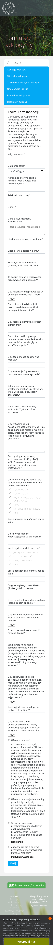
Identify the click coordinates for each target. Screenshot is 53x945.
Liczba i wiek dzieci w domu (23, 250)
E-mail (12, 207)
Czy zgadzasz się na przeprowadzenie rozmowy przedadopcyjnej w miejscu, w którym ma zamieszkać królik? (25, 726)
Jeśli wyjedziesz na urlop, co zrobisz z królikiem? (23, 708)
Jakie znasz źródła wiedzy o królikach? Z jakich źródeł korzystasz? (23, 409)
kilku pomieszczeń (22, 556)
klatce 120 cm (20, 493)
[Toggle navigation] (47, 8)
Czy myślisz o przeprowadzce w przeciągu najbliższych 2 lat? (25, 293)
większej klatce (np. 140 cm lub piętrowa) (27, 499)
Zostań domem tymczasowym (23, 82)
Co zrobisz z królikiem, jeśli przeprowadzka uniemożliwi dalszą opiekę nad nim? (23, 307)
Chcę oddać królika (17, 88)
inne (15, 512)
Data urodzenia (16, 165)
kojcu (16, 504)
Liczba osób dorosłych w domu (25, 239)
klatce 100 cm (20, 489)
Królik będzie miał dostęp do (24, 548)
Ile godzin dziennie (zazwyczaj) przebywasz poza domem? (25, 278)
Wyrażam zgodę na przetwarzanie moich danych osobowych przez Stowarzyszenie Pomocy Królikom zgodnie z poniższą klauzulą (26, 830)
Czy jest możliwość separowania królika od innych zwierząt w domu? (25, 617)
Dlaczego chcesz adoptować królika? (23, 358)
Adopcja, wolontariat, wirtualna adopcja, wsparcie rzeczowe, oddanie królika (14, 906)
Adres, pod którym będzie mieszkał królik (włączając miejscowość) (22, 180)
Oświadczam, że (20, 740)
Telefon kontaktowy (19, 195)
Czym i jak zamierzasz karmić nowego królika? (24, 632)
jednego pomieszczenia (25, 552)
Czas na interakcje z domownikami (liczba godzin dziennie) (26, 601)
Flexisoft (43, 906)
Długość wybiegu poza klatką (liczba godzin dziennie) (24, 587)
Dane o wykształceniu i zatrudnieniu (20, 220)
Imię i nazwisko (16, 154)
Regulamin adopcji (17, 101)
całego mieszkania (22, 560)
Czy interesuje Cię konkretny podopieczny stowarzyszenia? (24, 373)
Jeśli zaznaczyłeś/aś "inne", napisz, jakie (26, 520)
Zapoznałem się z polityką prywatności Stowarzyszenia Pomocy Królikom (26, 850)
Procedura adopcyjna (18, 95)
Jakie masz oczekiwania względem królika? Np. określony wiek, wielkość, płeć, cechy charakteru (25, 390)
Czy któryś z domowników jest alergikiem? (24, 323)
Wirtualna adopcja (17, 76)
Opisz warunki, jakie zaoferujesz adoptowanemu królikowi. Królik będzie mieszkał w (25, 482)
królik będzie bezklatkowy (26, 508)
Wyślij (13, 863)
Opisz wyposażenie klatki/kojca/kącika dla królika (24, 535)
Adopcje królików (16, 69)
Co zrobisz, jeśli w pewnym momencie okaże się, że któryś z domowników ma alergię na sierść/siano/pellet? (25, 340)
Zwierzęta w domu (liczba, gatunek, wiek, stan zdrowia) (24, 264)
